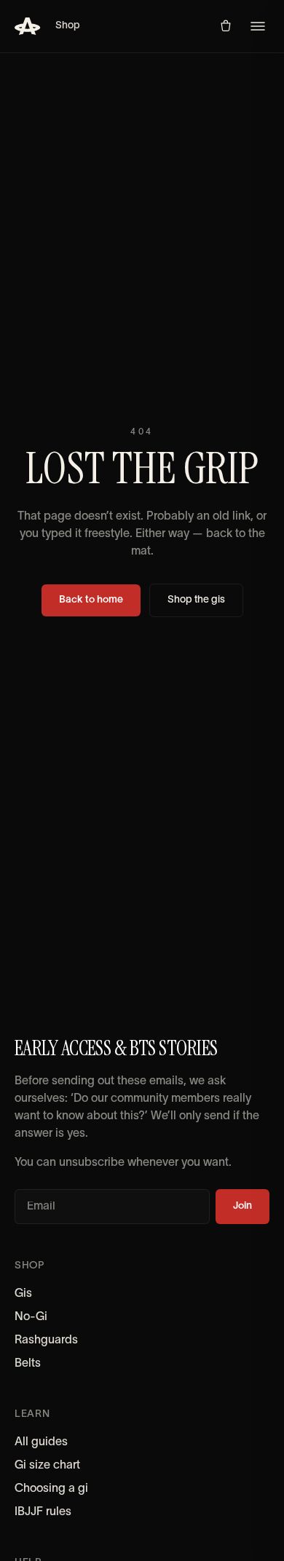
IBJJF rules (43, 1512)
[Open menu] (257, 26)
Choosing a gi (51, 1489)
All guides (41, 1442)
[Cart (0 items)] (225, 26)
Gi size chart (47, 1466)
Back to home (91, 600)
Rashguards (46, 1340)
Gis (23, 1294)
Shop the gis (196, 600)
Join (242, 1206)
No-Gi (31, 1317)
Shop (67, 26)
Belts (28, 1364)
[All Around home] (28, 26)
